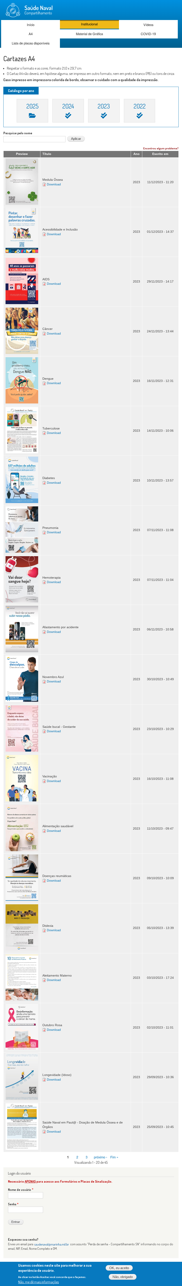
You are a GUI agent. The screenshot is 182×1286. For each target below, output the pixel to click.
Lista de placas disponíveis (30, 43)
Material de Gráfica (89, 33)
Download (54, 184)
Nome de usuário (19, 1190)
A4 (31, 33)
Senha (12, 1204)
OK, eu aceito (119, 1268)
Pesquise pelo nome (17, 133)
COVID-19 (148, 33)
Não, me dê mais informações (38, 1282)
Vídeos (148, 24)
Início (30, 24)
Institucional (89, 24)
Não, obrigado (123, 1277)
